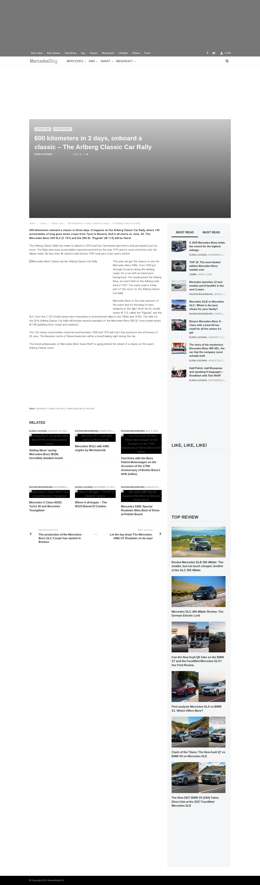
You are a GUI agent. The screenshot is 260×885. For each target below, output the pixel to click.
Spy (83, 53)
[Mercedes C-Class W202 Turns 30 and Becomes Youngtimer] (49, 494)
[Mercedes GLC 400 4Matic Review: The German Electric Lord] (199, 591)
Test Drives (71, 53)
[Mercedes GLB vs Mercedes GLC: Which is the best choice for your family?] (179, 305)
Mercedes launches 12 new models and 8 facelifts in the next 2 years (206, 285)
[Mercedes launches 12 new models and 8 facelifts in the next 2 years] (179, 285)
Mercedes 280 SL (76, 409)
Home (32, 223)
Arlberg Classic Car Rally (51, 409)
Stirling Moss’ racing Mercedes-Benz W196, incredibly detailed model (46, 454)
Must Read (211, 232)
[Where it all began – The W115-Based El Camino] (95, 494)
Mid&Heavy (124, 61)
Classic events (62, 129)
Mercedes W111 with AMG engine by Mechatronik (92, 448)
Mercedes (75, 61)
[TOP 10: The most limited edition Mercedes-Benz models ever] (179, 265)
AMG (92, 61)
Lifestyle (123, 53)
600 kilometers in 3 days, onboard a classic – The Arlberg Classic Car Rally (104, 223)
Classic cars (43, 129)
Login (227, 53)
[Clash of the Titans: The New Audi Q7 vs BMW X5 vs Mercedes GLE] (199, 731)
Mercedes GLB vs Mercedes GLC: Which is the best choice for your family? (206, 305)
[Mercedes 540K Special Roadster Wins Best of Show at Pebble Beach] (141, 496)
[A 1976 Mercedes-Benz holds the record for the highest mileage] (179, 246)
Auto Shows (53, 53)
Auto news (36, 53)
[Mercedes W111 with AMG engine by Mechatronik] (95, 438)
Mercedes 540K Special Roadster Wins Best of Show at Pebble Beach (140, 510)
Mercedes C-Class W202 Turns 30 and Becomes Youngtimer (45, 506)
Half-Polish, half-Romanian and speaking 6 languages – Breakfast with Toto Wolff (206, 372)
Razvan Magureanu (87, 431)
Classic (94, 53)
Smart (105, 61)
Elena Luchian (43, 154)
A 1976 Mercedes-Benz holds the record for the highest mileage (207, 246)
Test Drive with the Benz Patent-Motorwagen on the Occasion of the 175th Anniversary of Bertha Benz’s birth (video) (140, 466)
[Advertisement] (130, 24)
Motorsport (108, 53)
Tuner (147, 53)
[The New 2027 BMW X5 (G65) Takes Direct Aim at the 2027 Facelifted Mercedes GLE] (199, 777)
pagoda (90, 409)
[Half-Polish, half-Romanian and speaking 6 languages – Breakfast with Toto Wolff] (179, 371)
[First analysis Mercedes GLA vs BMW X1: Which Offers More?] (199, 686)
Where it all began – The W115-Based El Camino (91, 504)
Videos (136, 53)
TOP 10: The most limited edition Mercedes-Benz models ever (204, 266)
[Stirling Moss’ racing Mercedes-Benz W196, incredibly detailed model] (49, 440)
